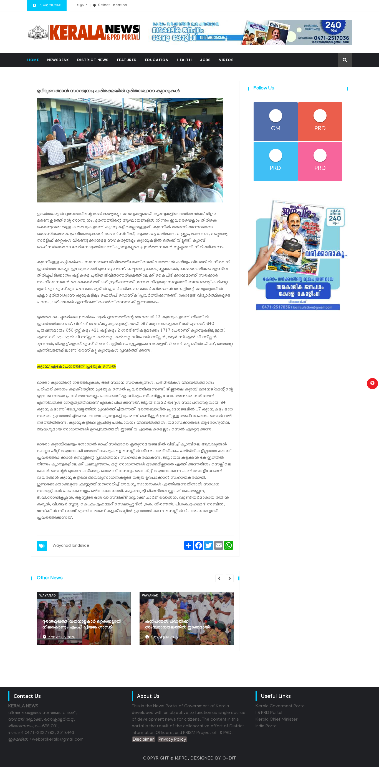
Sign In (82, 5)
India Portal (266, 726)
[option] (84, 618)
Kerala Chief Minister (277, 719)
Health (184, 59)
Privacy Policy (172, 739)
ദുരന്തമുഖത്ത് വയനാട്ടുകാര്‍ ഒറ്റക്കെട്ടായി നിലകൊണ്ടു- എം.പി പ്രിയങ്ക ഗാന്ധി (81, 624)
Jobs (205, 59)
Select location (112, 5)
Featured (127, 59)
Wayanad (47, 595)
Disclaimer (143, 739)
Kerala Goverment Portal (280, 706)
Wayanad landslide (70, 545)
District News (93, 59)
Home (33, 59)
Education (157, 59)
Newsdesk (58, 59)
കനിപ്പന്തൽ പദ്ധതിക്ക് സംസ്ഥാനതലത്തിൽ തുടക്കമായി (177, 624)
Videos (226, 59)
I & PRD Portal (269, 713)
